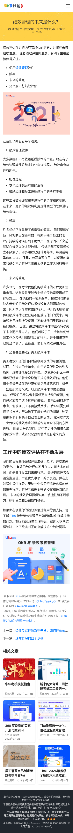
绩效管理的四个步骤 (29, 638)
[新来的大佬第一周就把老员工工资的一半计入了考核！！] (54, 669)
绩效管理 (17, 29)
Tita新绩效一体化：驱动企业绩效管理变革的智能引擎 (54, 728)
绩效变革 (9, 780)
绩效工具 (44, 735)
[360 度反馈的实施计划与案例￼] (19, 711)
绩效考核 (29, 29)
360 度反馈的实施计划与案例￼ (18, 728)
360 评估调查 (12, 735)
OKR (17, 596)
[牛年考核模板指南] (19, 669)
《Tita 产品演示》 (45, 601)
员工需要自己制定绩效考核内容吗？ (19, 773)
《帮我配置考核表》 (26, 606)
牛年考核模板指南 (17, 684)
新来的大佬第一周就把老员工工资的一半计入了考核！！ (54, 686)
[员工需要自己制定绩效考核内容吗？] (19, 756)
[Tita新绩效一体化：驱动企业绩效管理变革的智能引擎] (54, 711)
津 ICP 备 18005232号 (54, 823)
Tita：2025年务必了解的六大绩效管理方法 (54, 773)
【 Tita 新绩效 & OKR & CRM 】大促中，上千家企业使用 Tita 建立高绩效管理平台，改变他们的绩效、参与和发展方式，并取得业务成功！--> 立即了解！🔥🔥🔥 (36, 815)
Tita (13, 516)
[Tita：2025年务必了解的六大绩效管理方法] (54, 756)
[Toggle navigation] (68, 5)
